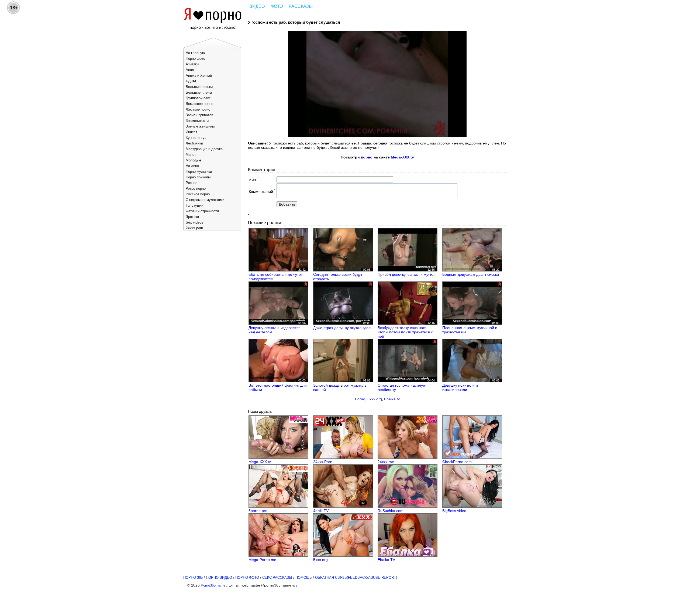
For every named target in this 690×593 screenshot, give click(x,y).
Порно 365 (193, 578)
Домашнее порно (199, 104)
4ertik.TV (321, 511)
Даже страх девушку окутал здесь (342, 328)
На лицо (192, 166)
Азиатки (192, 64)
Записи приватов (199, 115)
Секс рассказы (277, 578)
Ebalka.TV (386, 559)
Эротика (192, 217)
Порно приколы (198, 177)
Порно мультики (199, 172)
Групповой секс (198, 98)
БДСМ (191, 81)
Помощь (303, 578)
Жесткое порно (198, 109)
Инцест (191, 132)
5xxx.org (374, 399)
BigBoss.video (454, 511)
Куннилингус (196, 138)
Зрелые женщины (200, 126)
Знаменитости (197, 121)
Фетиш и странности (202, 211)
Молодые (193, 160)
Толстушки (194, 205)
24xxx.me (386, 462)
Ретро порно (196, 188)
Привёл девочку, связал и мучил (406, 274)
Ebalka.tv (392, 399)
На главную (195, 53)
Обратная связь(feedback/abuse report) (356, 578)
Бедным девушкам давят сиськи (470, 274)
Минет (191, 155)
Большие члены (199, 92)
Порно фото (195, 59)
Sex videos (194, 222)
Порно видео (219, 578)
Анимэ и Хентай (199, 75)
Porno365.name (213, 585)
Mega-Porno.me (262, 559)
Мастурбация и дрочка (204, 149)
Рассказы (301, 6)
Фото (277, 6)
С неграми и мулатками (205, 200)
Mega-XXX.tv (402, 157)
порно (366, 157)
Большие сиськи (199, 87)
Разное (191, 183)
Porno (360, 399)
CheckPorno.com (457, 462)
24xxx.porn (194, 228)
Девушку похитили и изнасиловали (460, 387)
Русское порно (198, 194)
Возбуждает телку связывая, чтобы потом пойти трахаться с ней (405, 332)
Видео (257, 6)
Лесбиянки (194, 143)
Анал (190, 70)
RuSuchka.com (390, 511)
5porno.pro (258, 511)
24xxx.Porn (322, 462)
